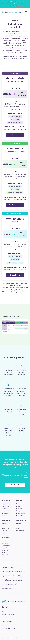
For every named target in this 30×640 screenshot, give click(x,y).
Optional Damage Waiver (14, 127)
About (4, 524)
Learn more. (19, 6)
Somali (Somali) (18, 580)
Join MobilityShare (15, 275)
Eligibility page (15, 38)
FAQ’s (4, 515)
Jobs (17, 528)
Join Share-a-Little (15, 135)
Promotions (20, 515)
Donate (18, 524)
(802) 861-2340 (7, 621)
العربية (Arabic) (6, 576)
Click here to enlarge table (10, 316)
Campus (19, 511)
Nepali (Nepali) (6, 580)
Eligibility (4, 508)
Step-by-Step (6, 504)
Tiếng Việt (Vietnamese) (9, 584)
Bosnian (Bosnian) (18, 576)
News (3, 533)
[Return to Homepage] (9, 12)
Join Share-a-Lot (15, 205)
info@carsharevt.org (8, 628)
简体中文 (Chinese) (8, 588)
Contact (4, 530)
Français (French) (20, 572)
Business (19, 508)
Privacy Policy (6, 555)
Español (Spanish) (7, 572)
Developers (20, 530)
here (14, 61)
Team (4, 526)
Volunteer (19, 526)
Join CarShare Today (15, 485)
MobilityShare (20, 513)
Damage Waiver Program (14, 48)
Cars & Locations (7, 506)
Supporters (5, 528)
